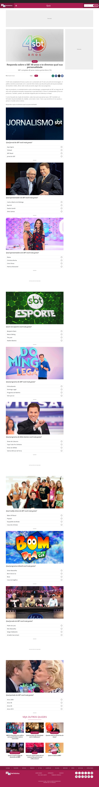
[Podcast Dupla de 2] (85, 776)
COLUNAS (57, 768)
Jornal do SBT (11, 156)
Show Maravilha (12, 570)
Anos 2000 (10, 700)
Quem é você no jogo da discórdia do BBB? (15, 756)
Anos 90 (9, 703)
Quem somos (38, 773)
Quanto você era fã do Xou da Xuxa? (54, 736)
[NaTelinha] (6, 6)
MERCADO (65, 768)
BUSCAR (95, 5)
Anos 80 (9, 706)
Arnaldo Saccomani (13, 635)
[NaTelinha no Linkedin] (82, 776)
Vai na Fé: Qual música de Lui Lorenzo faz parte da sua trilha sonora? (34, 757)
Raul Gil (9, 205)
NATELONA (80, 768)
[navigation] (16, 5)
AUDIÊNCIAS (48, 768)
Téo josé (9, 337)
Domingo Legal (11, 389)
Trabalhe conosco (56, 775)
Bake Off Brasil (11, 515)
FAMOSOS (32, 768)
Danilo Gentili (11, 208)
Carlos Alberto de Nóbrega (15, 202)
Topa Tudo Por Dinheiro (14, 444)
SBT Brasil (10, 153)
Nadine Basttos (11, 340)
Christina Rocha (12, 260)
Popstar (9, 518)
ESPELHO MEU (90, 768)
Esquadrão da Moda (13, 522)
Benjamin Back (11, 331)
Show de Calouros (12, 441)
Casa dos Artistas (12, 525)
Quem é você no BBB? (54, 755)
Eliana (9, 257)
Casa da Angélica (12, 580)
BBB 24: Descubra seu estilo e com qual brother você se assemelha (15, 736)
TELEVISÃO (16, 768)
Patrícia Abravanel (12, 267)
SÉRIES (72, 768)
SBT (36, 75)
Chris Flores (10, 263)
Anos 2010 (10, 709)
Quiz (48, 5)
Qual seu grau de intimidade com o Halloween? (34, 736)
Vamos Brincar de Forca (14, 451)
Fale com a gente (42, 775)
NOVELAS (24, 768)
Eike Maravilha (11, 629)
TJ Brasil (9, 150)
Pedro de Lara (11, 626)
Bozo (8, 577)
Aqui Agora (10, 147)
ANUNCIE (61, 773)
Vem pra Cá (10, 396)
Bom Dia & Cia (11, 574)
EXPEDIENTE (50, 773)
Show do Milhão (12, 448)
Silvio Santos (11, 211)
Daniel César (10, 75)
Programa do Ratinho (13, 392)
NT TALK (40, 768)
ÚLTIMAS (8, 768)
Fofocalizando (11, 386)
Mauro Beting (11, 334)
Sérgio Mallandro (12, 632)
